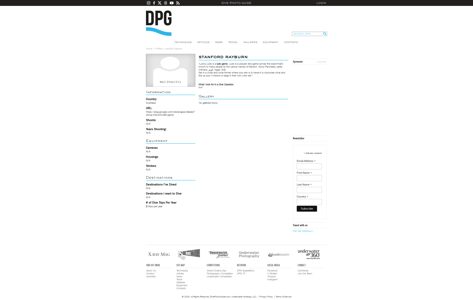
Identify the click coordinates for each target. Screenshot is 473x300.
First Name (304, 173)
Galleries (250, 42)
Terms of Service (283, 296)
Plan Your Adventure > (303, 231)
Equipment (270, 42)
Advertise (321, 61)
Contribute (303, 270)
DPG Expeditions (245, 270)
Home (149, 48)
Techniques (183, 42)
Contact (150, 273)
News (218, 42)
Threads (271, 276)
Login (321, 2)
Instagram (272, 279)
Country (302, 196)
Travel (233, 42)
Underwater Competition (219, 276)
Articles (203, 42)
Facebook (272, 270)
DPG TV (241, 273)
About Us (151, 270)
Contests (291, 42)
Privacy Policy (266, 296)
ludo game (222, 63)
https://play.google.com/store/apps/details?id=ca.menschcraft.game (170, 113)
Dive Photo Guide (236, 2)
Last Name (304, 184)
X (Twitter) (272, 273)
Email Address (306, 161)
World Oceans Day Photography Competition (220, 272)
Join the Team (305, 273)
